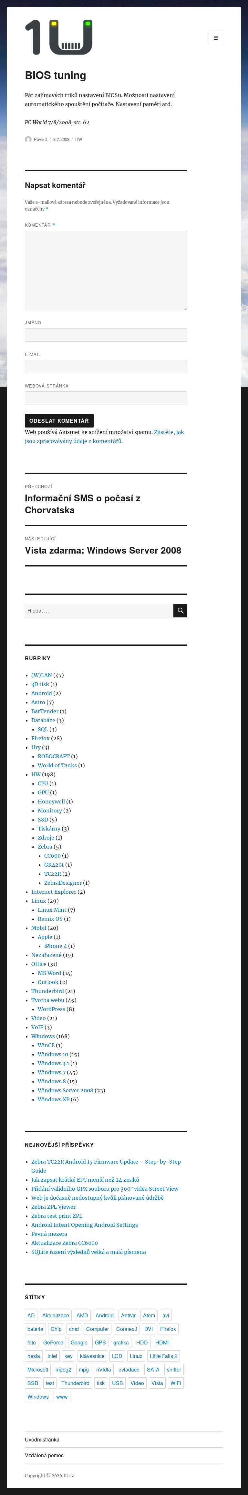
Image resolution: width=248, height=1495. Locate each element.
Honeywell (51, 801)
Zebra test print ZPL (56, 1216)
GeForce (53, 1342)
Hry (36, 747)
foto (31, 1342)
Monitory (50, 810)
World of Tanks (57, 765)
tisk (101, 1383)
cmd (74, 1329)
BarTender (44, 711)
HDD (142, 1342)
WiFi (175, 1383)
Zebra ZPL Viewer (53, 1207)
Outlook (48, 982)
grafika (121, 1342)
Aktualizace (55, 1315)
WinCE (46, 1045)
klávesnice (92, 1356)
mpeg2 (63, 1369)
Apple (45, 937)
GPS (100, 1342)
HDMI (162, 1342)
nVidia (103, 1369)
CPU (43, 783)
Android (41, 693)
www (62, 1396)
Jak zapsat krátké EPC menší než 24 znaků (85, 1179)
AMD (82, 1315)
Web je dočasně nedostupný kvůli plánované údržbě (97, 1198)
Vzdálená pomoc (44, 1455)
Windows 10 (53, 1054)
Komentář (40, 225)
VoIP (37, 1027)
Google (79, 1342)
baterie (35, 1329)
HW (78, 139)
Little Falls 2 (163, 1356)
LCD (117, 1356)
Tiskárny (49, 828)
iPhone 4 (55, 946)
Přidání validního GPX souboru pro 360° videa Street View (104, 1188)
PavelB (40, 139)
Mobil (38, 928)
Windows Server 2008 (65, 1090)
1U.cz (68, 1476)
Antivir (128, 1315)
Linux (38, 901)
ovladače (129, 1369)
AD (31, 1315)
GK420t (54, 864)
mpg (84, 1369)
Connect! (126, 1329)
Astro (38, 702)
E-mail (33, 354)
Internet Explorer (53, 892)
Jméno (33, 323)
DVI (148, 1329)
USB (117, 1383)
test (50, 1383)
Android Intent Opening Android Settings (84, 1225)
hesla (33, 1356)
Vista (157, 1383)
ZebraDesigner (63, 883)
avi (165, 1315)
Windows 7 (52, 1072)
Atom (149, 1315)
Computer (97, 1329)
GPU (43, 792)
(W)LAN (41, 675)
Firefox (40, 738)
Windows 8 (52, 1081)
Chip (56, 1329)
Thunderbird (47, 991)
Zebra (45, 846)
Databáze (43, 720)
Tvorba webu (47, 1000)
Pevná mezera (49, 1234)
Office (38, 964)
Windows (43, 1036)
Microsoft (37, 1369)
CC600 (52, 855)
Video (38, 1018)
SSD (43, 819)
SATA (153, 1369)
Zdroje (46, 837)
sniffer (174, 1369)
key (69, 1356)
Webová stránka (47, 386)
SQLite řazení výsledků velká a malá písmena (88, 1252)
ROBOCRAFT (54, 756)
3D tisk (40, 684)
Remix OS (50, 919)
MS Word (49, 973)
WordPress (51, 1009)
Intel (52, 1356)
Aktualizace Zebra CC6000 (64, 1243)
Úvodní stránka (42, 1439)
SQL (43, 729)
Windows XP (53, 1099)
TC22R (52, 873)
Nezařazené (46, 955)
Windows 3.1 (53, 1063)
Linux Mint (52, 910)
